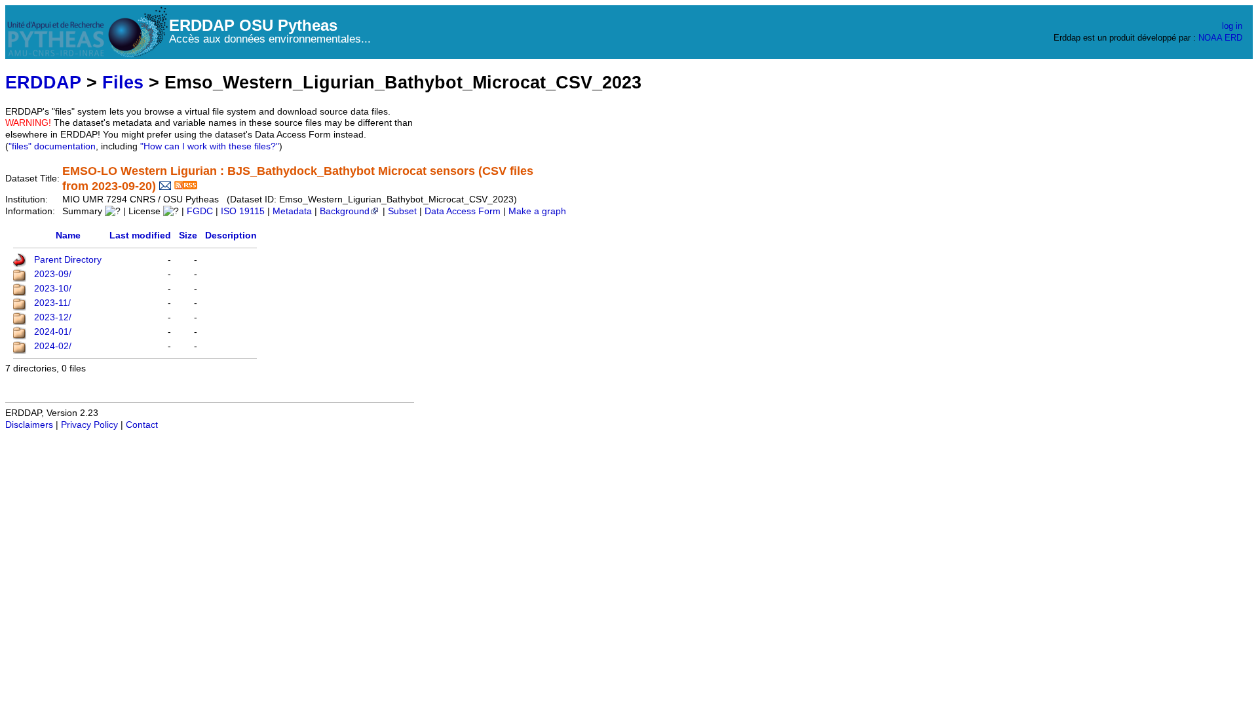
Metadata (292, 211)
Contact (142, 425)
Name (68, 235)
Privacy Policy (89, 425)
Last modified (140, 235)
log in (1232, 26)
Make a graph (537, 211)
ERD (1233, 38)
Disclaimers (29, 425)
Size (188, 235)
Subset (402, 211)
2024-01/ (52, 332)
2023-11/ (52, 303)
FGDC (200, 211)
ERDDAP (43, 82)
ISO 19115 (243, 211)
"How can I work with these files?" (209, 146)
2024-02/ (52, 346)
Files (122, 82)
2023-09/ (52, 274)
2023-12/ (52, 317)
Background (345, 211)
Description (231, 235)
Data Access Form (463, 211)
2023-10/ (52, 288)
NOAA (1210, 38)
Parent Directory (68, 260)
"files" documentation (52, 146)
